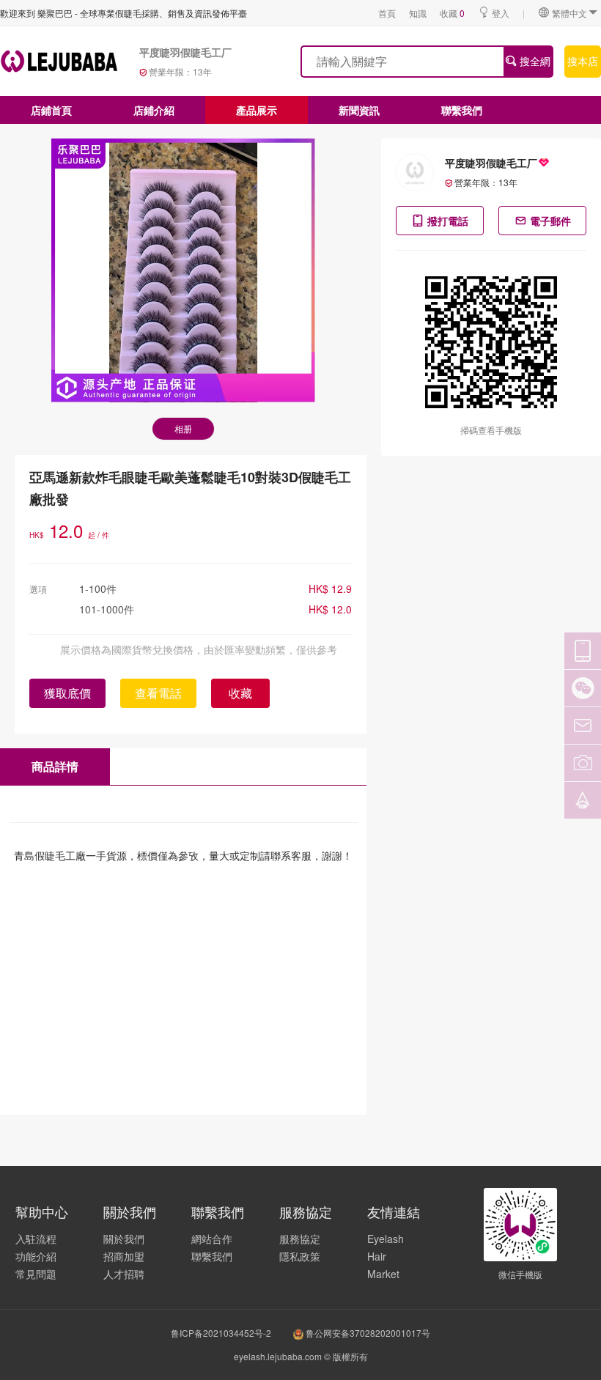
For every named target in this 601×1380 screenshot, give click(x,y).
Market (383, 1273)
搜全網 (533, 60)
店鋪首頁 (51, 110)
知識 (418, 13)
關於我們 (123, 1238)
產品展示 (256, 110)
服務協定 (299, 1238)
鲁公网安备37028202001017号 (366, 1333)
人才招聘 (123, 1273)
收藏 (452, 13)
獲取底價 (67, 693)
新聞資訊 (359, 110)
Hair (376, 1256)
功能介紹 (35, 1256)
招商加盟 (123, 1256)
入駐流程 (35, 1238)
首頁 (387, 13)
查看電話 (158, 693)
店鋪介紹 (153, 110)
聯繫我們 (461, 110)
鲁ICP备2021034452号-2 (221, 1333)
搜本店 (582, 60)
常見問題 (35, 1273)
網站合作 (211, 1238)
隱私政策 (299, 1256)
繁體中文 (569, 13)
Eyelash (385, 1238)
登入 (500, 13)
